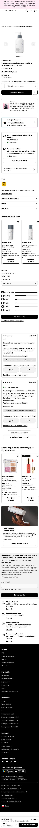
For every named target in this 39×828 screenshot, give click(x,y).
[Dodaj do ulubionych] (17, 222)
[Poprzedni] (6, 44)
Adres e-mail (5, 582)
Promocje (21, 778)
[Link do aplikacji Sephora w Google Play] (8, 771)
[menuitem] (31, 11)
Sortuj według (5, 279)
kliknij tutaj (20, 776)
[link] (19, 317)
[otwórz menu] (2, 10)
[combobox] (19, 283)
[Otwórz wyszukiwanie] (26, 10)
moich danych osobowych (20, 572)
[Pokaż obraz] (19, 42)
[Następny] (33, 44)
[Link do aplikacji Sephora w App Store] (19, 771)
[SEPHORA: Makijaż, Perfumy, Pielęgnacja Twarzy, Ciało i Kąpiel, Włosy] (10, 10)
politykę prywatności (15, 574)
